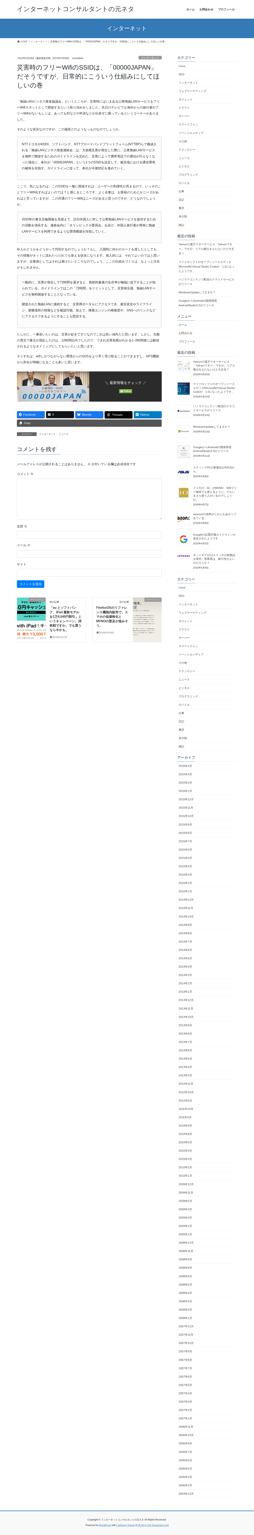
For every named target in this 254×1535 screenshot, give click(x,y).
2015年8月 (185, 832)
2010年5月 (185, 1142)
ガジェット (185, 99)
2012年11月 (186, 1083)
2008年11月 (186, 1251)
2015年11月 (186, 807)
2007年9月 (185, 1351)
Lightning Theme (125, 1525)
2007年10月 (186, 1343)
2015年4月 (185, 866)
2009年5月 (185, 1201)
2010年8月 (185, 1134)
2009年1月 (185, 1234)
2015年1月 (185, 891)
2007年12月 (186, 1326)
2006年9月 (185, 1443)
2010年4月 (185, 1150)
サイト (21, 564)
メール (23, 545)
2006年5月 (185, 1468)
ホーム (183, 324)
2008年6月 (185, 1276)
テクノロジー (187, 149)
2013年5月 (185, 1058)
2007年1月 (185, 1418)
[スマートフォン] (31, 612)
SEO (181, 74)
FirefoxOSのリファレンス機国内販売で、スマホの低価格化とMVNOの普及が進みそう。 (112, 616)
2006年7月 (185, 1452)
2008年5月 (185, 1284)
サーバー (184, 116)
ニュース (63, 434)
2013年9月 (185, 1025)
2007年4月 (185, 1393)
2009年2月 (185, 1226)
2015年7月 (185, 841)
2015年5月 (185, 858)
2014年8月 (185, 933)
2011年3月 (185, 1117)
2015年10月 (186, 816)
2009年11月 (186, 1192)
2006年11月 (186, 1426)
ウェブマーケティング (192, 91)
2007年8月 (185, 1360)
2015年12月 (186, 799)
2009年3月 (185, 1217)
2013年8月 (185, 1033)
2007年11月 (186, 1334)
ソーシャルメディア (191, 133)
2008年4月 (185, 1293)
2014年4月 (185, 966)
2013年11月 (186, 1008)
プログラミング (188, 174)
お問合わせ (185, 333)
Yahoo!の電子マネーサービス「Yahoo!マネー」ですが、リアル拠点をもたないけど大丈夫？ (206, 249)
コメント (25, 474)
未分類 (183, 216)
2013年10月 (186, 1016)
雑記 (181, 225)
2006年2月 (185, 1485)
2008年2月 (185, 1309)
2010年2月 (185, 1167)
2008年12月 (186, 1242)
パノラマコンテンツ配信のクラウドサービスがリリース (206, 282)
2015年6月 (185, 849)
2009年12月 (186, 1184)
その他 (183, 141)
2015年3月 (185, 874)
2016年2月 (185, 782)
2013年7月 (185, 1042)
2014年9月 (185, 924)
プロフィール (187, 341)
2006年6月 (185, 1460)
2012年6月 (185, 1100)
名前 (22, 526)
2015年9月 (185, 824)
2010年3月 (185, 1159)
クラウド (184, 107)
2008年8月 (185, 1267)
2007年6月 (185, 1376)
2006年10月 (186, 1435)
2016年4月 (185, 766)
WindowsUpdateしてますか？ (197, 292)
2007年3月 (185, 1401)
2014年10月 (186, 916)
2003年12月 (186, 1493)
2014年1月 (185, 991)
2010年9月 (185, 1125)
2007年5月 (185, 1385)
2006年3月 (185, 1477)
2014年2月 (185, 983)
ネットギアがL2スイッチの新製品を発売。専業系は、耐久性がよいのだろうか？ (214, 558)
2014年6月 (185, 950)
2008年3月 (185, 1301)
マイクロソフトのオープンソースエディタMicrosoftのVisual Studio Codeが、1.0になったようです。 (207, 266)
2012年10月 (186, 1092)
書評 (181, 208)
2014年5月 (185, 958)
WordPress (105, 1525)
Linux (182, 66)
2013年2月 (185, 1075)
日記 (181, 199)
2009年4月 (185, 1209)
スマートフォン (188, 124)
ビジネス (184, 166)
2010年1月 (185, 1175)
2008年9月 (185, 1259)
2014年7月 (185, 941)
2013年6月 (185, 1050)
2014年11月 (186, 908)
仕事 (181, 191)
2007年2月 (185, 1410)
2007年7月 (185, 1368)
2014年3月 (185, 975)
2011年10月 (186, 1109)
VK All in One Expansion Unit (153, 1525)
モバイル (184, 183)
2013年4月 (185, 1067)
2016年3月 (185, 774)
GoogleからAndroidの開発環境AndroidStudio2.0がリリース (198, 303)
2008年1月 (185, 1318)
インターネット (150, 57)
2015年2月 (185, 883)
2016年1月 (185, 791)
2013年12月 (186, 1000)
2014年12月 (186, 899)
